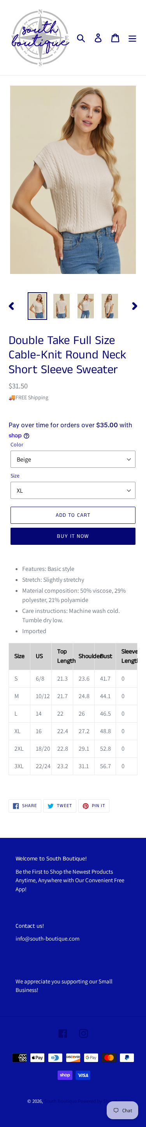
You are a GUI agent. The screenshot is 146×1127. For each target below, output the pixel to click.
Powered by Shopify (98, 1101)
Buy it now (73, 536)
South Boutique (60, 1101)
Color (17, 444)
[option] (37, 306)
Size (15, 475)
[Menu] (132, 37)
